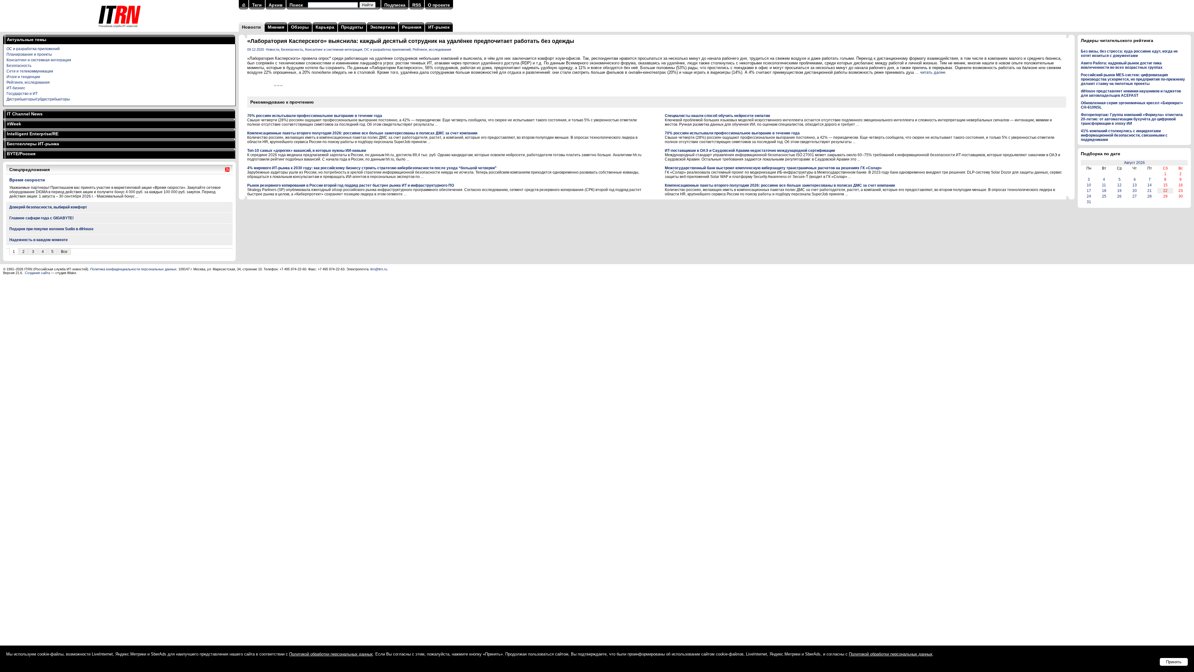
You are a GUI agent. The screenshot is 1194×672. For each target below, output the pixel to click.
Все (64, 252)
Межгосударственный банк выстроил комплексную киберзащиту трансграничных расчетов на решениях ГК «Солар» (773, 168)
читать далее (932, 72)
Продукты (352, 27)
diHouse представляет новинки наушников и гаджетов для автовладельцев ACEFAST (1131, 93)
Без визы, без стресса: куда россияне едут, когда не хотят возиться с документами (1129, 53)
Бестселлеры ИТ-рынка (33, 143)
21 (1149, 191)
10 (1089, 185)
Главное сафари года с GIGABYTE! (41, 218)
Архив (276, 4)
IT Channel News (25, 113)
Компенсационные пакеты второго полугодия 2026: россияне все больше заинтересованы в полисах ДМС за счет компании (362, 133)
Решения (411, 27)
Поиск (296, 4)
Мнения (276, 27)
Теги (257, 4)
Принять (1174, 662)
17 (1089, 191)
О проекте (439, 4)
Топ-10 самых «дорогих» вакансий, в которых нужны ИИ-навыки (306, 150)
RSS (416, 4)
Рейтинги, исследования (28, 82)
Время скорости (27, 179)
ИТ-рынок (439, 27)
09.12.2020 (255, 49)
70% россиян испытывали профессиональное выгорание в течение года (314, 116)
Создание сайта (37, 273)
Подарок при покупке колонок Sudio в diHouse (51, 229)
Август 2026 (1134, 163)
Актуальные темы (26, 39)
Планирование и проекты (29, 54)
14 (1149, 185)
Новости (251, 27)
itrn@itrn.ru (378, 269)
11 (1104, 185)
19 (1119, 191)
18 (1104, 191)
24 (1089, 196)
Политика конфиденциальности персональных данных (133, 269)
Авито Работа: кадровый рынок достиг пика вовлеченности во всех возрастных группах (1122, 65)
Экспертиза (382, 27)
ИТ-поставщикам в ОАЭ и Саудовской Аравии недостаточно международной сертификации (750, 150)
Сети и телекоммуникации (30, 71)
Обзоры (300, 27)
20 (1134, 191)
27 (1134, 196)
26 (1119, 196)
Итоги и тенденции (23, 77)
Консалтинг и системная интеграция (39, 60)
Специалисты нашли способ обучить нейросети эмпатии (717, 116)
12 (1119, 185)
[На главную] (119, 29)
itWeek (14, 123)
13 (1134, 185)
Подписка (394, 4)
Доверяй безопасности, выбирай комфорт (48, 207)
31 (1089, 202)
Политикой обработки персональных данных (331, 654)
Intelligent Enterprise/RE (32, 133)
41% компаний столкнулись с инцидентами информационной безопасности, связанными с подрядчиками (1124, 135)
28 (1149, 196)
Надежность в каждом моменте (38, 240)
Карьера (325, 27)
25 (1104, 196)
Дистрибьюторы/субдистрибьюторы (38, 99)
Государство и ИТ (22, 93)
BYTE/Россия (21, 153)
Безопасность (19, 65)
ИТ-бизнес (16, 88)
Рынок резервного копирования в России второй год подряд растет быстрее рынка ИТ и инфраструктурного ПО (350, 185)
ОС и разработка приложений (33, 49)
